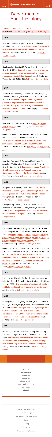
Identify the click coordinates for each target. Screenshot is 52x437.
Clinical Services (26, 381)
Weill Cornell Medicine (26, 400)
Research (26, 375)
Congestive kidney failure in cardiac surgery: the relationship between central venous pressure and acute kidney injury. (25, 73)
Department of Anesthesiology (26, 16)
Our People (26, 387)
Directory (26, 427)
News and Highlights (26, 384)
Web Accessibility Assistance (26, 431)
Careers (26, 420)
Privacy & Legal (27, 413)
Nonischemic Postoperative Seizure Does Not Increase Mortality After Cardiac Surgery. (25, 49)
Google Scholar (9, 55)
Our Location (3, 359)
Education (26, 378)
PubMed (40, 52)
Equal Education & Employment (26, 416)
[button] (48, 4)
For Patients (26, 372)
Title (14, 28)
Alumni (26, 390)
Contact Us (48, 359)
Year (29, 28)
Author (6, 28)
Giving (27, 424)
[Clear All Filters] (39, 31)
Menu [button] (4, 6)
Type (21, 28)
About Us (26, 369)
